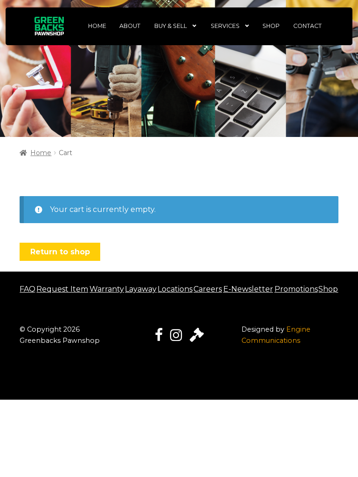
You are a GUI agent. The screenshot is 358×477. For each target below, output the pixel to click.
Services (225, 25)
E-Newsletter (248, 289)
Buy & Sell (170, 25)
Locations (175, 289)
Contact (307, 25)
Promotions (296, 289)
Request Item (62, 289)
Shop (271, 25)
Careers (207, 289)
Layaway (141, 289)
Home (97, 25)
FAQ (27, 289)
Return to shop (60, 251)
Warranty (107, 289)
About (129, 25)
